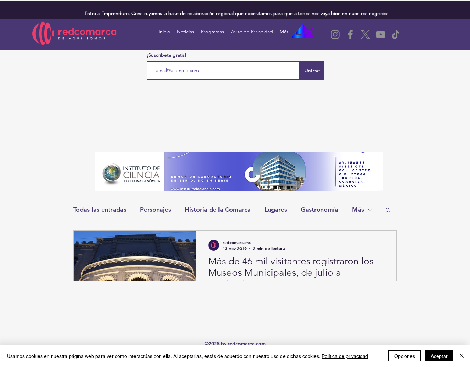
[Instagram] (335, 34)
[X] (365, 34)
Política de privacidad (345, 356)
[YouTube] (380, 34)
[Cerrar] (462, 355)
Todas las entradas (99, 209)
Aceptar (439, 356)
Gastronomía (319, 209)
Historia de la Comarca (218, 209)
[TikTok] (396, 34)
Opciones (404, 356)
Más (358, 209)
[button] (388, 210)
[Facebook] (350, 34)
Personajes (155, 209)
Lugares (276, 209)
